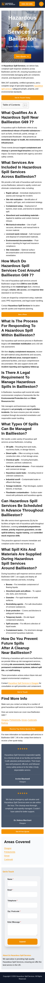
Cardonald (32, 720)
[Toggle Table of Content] (23, 105)
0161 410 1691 (27, 4)
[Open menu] (41, 4)
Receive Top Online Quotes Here (22, 729)
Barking (4, 723)
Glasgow (5, 720)
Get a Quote (21, 56)
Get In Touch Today (22, 98)
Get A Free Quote (22, 831)
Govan (24, 720)
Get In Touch (22, 692)
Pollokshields (15, 720)
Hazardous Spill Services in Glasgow (23, 683)
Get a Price (22, 314)
